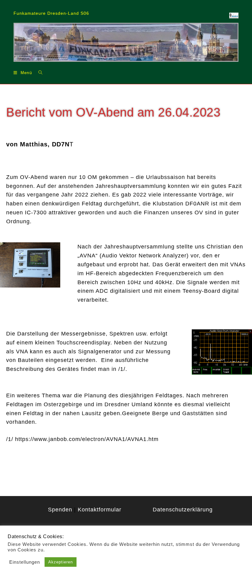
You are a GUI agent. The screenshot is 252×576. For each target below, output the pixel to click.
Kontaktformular (99, 509)
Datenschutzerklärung (183, 509)
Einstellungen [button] (24, 562)
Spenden (60, 509)
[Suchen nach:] (38, 72)
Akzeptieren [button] (60, 562)
